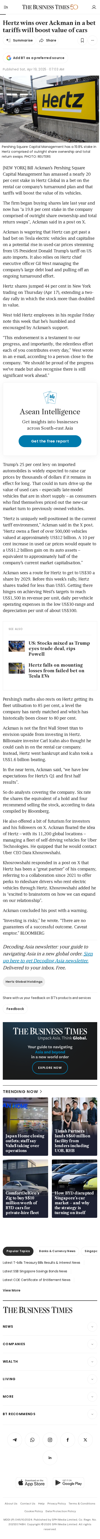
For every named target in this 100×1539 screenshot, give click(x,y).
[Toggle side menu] (5, 7)
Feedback (15, 1008)
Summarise (23, 40)
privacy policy (56, 1503)
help (41, 1503)
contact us (27, 1503)
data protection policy (61, 1511)
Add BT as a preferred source (38, 58)
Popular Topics (18, 1251)
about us (11, 1503)
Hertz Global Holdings (24, 981)
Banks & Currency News (57, 1251)
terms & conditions (82, 1503)
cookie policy (33, 1511)
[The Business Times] (46, 7)
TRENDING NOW (20, 1091)
